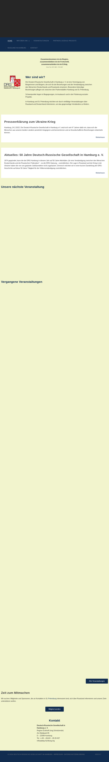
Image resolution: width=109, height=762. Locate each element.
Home (10, 41)
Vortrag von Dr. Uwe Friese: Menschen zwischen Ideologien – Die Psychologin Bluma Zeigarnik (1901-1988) (52, 668)
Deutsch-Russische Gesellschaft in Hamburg (33, 754)
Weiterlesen (100, 137)
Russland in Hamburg (17, 48)
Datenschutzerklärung (74, 754)
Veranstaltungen (41, 41)
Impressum (58, 754)
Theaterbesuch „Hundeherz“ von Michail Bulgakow (27, 367)
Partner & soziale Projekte (65, 41)
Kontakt (34, 48)
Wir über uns (22, 41)
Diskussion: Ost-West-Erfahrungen (19, 490)
